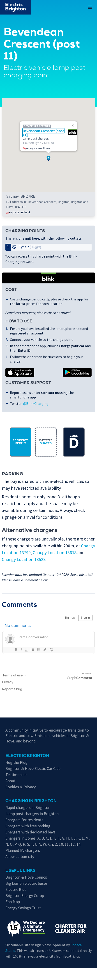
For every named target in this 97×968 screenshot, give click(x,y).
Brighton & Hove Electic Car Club (32, 768)
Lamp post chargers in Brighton (32, 813)
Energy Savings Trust (23, 907)
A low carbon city (19, 856)
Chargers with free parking (27, 825)
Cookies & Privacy (20, 786)
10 (61, 844)
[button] (48, 157)
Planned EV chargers (22, 850)
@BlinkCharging (35, 403)
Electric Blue (15, 889)
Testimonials (16, 774)
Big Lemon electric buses (26, 883)
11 (67, 844)
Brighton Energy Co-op (24, 895)
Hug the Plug (16, 762)
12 (73, 844)
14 (78, 844)
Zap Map (12, 901)
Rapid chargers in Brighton (27, 807)
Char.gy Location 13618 (54, 552)
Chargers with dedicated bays (30, 832)
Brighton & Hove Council (26, 877)
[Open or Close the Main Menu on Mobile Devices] (90, 7)
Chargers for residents (24, 819)
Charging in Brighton (31, 801)
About (10, 780)
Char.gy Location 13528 (24, 559)
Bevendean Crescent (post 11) (43, 132)
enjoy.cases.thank (18, 212)
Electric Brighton (27, 756)
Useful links (20, 871)
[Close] (73, 125)
